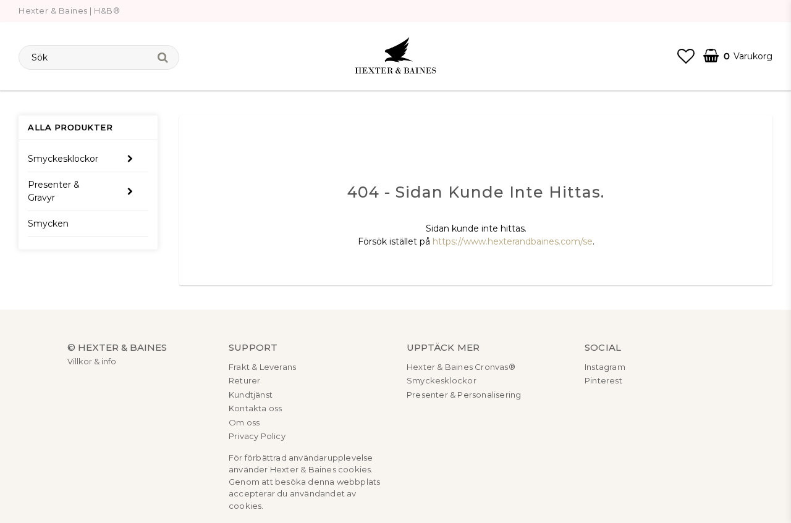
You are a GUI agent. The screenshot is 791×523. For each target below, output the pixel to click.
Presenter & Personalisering (464, 395)
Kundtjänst (251, 395)
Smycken (48, 223)
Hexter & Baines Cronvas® (461, 367)
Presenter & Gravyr (54, 191)
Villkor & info (91, 361)
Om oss (244, 422)
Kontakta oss (255, 408)
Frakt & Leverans (262, 367)
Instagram (605, 367)
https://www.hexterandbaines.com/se (513, 241)
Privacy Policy (257, 436)
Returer (244, 380)
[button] (686, 56)
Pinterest (603, 380)
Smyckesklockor (63, 158)
